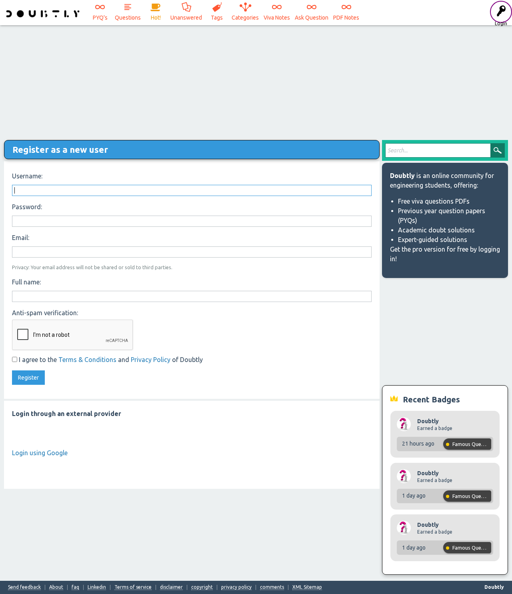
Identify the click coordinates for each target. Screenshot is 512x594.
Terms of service (133, 587)
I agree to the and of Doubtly (110, 359)
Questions (128, 17)
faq (75, 587)
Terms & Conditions (87, 359)
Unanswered (186, 17)
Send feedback (24, 587)
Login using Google (40, 452)
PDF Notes (346, 17)
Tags (217, 17)
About (56, 587)
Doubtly (428, 421)
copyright (202, 587)
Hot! (156, 17)
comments (272, 587)
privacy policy (236, 587)
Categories (245, 17)
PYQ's (100, 17)
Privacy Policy (150, 359)
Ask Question (311, 17)
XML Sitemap (307, 587)
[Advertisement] (256, 80)
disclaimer (171, 587)
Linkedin (97, 587)
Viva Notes (277, 17)
